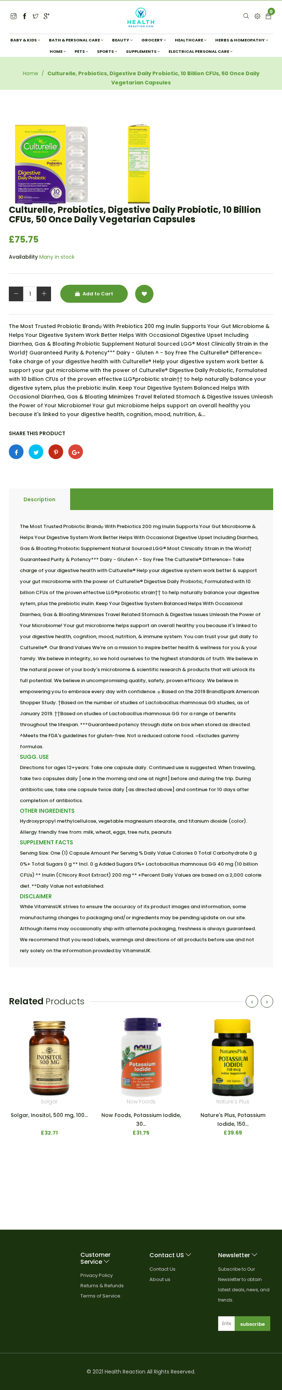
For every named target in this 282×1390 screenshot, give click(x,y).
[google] (47, 16)
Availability (23, 257)
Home (30, 73)
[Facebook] (25, 16)
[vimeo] (55, 451)
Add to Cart (97, 293)
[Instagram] (36, 16)
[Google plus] (75, 451)
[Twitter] (14, 16)
